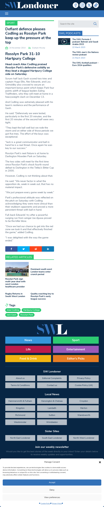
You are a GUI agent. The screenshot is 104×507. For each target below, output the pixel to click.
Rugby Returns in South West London (15, 295)
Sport (11, 23)
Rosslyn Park (26, 314)
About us (20, 378)
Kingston (20, 408)
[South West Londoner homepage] (31, 5)
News (28, 340)
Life (28, 349)
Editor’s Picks (75, 358)
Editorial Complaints (52, 378)
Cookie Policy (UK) (84, 385)
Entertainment (75, 349)
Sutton (52, 415)
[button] (100, 462)
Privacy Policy (57, 503)
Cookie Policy (46, 503)
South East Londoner (52, 437)
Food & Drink (28, 358)
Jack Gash (11, 314)
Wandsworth (83, 415)
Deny (52, 490)
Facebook (75, 5)
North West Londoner (83, 437)
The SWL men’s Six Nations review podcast (85, 53)
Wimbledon (52, 422)
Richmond (20, 415)
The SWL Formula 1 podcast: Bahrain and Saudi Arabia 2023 (85, 42)
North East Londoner (20, 437)
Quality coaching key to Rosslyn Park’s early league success (42, 296)
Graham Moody (38, 48)
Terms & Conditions (20, 385)
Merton (83, 408)
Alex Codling (13, 310)
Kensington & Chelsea (51, 401)
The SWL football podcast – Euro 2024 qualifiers (85, 64)
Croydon (84, 401)
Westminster (20, 422)
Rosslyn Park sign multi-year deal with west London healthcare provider (15, 282)
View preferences (52, 497)
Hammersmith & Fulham (20, 401)
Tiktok (96, 5)
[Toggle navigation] (6, 13)
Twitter (89, 5)
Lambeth (52, 408)
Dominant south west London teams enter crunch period (41, 272)
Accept (52, 482)
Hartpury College (31, 310)
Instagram (82, 5)
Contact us (52, 385)
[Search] (95, 23)
